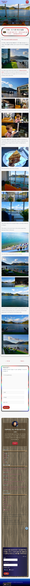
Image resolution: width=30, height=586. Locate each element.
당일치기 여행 (6, 497)
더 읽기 (15, 443)
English (12, 569)
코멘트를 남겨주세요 (17, 33)
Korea (5, 457)
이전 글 (7, 361)
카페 (4, 32)
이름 (5, 557)
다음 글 (22, 361)
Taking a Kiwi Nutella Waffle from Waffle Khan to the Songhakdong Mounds (14, 487)
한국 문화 (5, 455)
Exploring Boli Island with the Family (12, 474)
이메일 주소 (7, 563)
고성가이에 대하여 (7, 505)
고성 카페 (5, 501)
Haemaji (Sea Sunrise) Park (10, 477)
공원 (4, 461)
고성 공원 (5, 503)
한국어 (6, 569)
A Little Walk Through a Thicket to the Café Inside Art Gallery (14, 482)
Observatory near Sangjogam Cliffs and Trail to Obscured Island (14, 469)
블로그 (4, 499)
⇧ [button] (26, 528)
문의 (4, 507)
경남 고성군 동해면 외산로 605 (11, 39)
